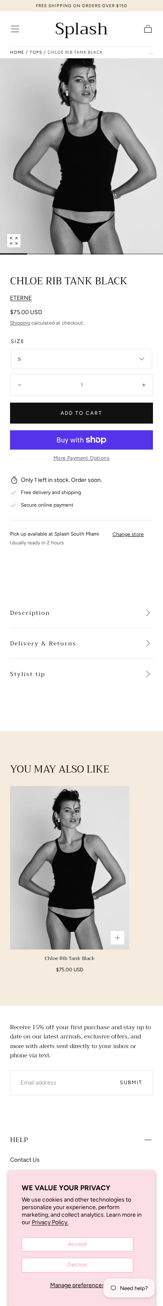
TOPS (36, 52)
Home (17, 52)
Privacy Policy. (50, 1222)
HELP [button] (19, 1140)
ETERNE (21, 298)
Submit (131, 1082)
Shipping (20, 323)
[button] (15, 29)
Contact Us (25, 1159)
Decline (77, 1264)
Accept (77, 1244)
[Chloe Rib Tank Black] (69, 867)
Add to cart (81, 413)
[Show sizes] (117, 937)
